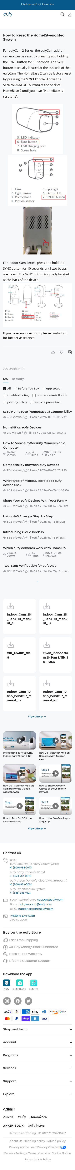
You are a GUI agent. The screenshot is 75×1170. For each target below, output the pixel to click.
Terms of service (39, 1153)
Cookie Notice (61, 1153)
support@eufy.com (50, 900)
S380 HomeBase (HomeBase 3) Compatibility (37, 412)
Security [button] (18, 379)
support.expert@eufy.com (35, 909)
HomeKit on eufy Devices (22, 427)
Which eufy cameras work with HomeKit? (34, 548)
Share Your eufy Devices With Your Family (35, 501)
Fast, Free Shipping (23, 940)
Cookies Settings (15, 1153)
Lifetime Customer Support (29, 961)
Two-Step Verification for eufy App (30, 566)
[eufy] (8, 14)
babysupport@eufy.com (35, 904)
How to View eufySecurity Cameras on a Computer (34, 445)
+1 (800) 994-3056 (21, 884)
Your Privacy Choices (45, 1147)
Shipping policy (34, 1141)
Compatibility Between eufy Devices (31, 465)
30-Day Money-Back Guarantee (33, 947)
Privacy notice (19, 1147)
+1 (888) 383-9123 (20, 893)
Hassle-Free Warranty (25, 954)
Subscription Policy (37, 1159)
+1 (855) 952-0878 (20, 876)
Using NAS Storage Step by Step (28, 516)
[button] (7, 24)
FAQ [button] (5, 379)
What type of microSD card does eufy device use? (32, 483)
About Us (16, 1141)
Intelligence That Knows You (37, 4)
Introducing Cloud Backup (23, 532)
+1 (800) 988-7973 (21, 867)
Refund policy (56, 1141)
